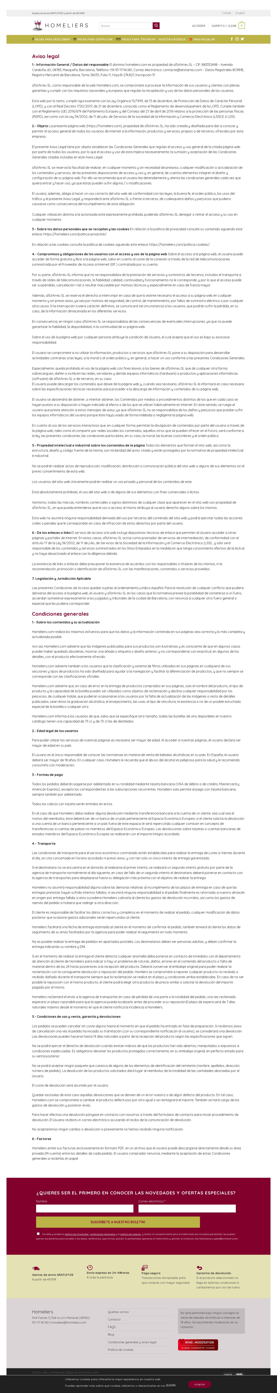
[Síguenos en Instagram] (237, 39)
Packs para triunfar (138, 39)
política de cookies (130, 1234)
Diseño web (40, 1372)
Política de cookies (120, 1350)
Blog (111, 1334)
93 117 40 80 (40, 1322)
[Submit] (156, 25)
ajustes (171, 1385)
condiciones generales (103, 1234)
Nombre (41, 1201)
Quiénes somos (118, 1312)
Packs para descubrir (52, 39)
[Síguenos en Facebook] (231, 39)
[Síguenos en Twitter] (242, 39)
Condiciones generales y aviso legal (132, 1342)
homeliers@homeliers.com (68, 1322)
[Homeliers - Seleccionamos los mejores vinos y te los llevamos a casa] (62, 25)
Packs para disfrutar (95, 39)
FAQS (112, 1327)
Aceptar (199, 1384)
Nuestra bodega (172, 39)
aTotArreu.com (88, 1372)
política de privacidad (77, 1234)
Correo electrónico (151, 1201)
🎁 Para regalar (202, 39)
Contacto (114, 1319)
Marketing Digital (62, 1372)
